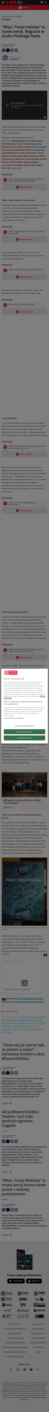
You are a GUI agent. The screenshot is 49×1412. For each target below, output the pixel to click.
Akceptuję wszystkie (24, 738)
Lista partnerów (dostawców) (13, 718)
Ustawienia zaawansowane (24, 726)
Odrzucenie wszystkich (24, 732)
